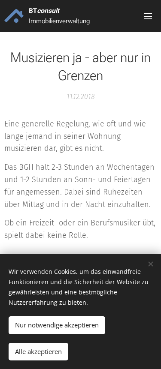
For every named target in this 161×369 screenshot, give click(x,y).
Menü (148, 15)
